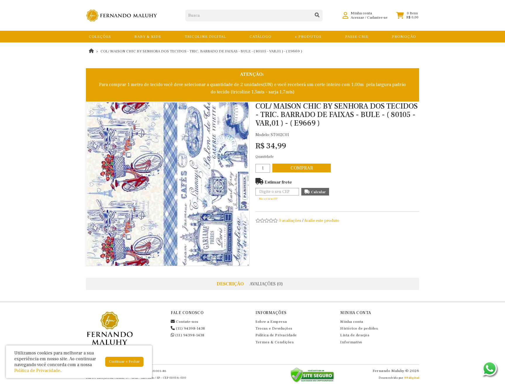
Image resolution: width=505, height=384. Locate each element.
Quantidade (264, 157)
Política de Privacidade (276, 335)
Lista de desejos (354, 335)
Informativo (351, 342)
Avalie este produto (321, 220)
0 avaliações (290, 220)
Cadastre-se (377, 17)
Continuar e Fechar (124, 361)
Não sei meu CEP (268, 198)
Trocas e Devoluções (274, 328)
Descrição (230, 284)
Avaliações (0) (266, 284)
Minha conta (351, 321)
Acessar (357, 17)
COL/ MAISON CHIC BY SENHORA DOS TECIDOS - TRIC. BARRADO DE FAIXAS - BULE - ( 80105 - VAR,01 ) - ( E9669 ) (201, 51)
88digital (411, 378)
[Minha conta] (345, 15)
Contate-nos (186, 321)
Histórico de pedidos (359, 328)
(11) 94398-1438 (190, 328)
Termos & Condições (274, 342)
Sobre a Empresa (271, 321)
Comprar (301, 168)
